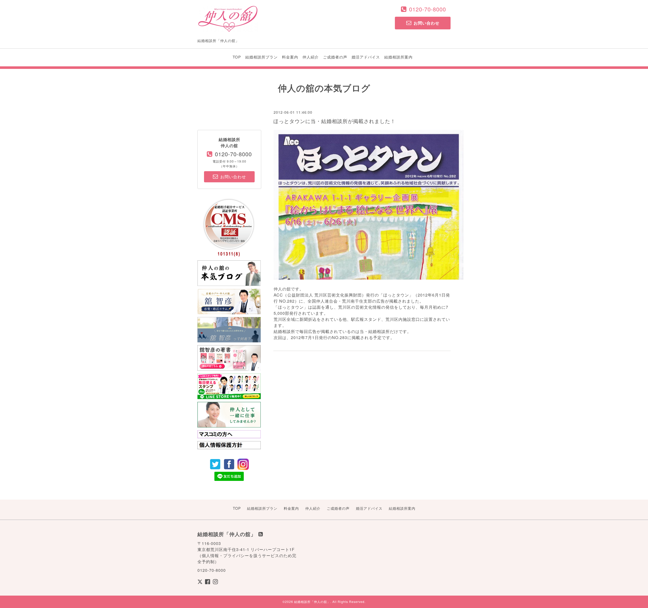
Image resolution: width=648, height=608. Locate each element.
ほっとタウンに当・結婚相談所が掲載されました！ (334, 121)
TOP (237, 57)
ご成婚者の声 (335, 57)
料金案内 (290, 57)
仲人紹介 (310, 57)
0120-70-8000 (427, 9)
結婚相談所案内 (398, 57)
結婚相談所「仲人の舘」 (312, 601)
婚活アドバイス (366, 57)
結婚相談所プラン (261, 57)
